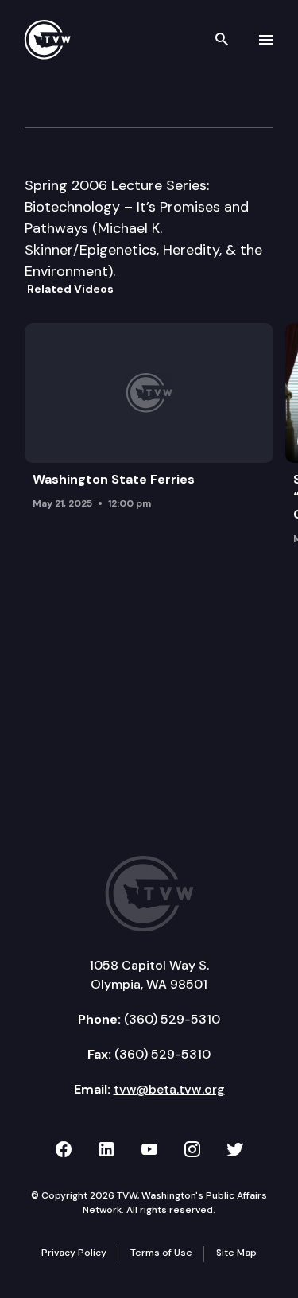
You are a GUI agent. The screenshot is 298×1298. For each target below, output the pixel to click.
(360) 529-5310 (172, 1019)
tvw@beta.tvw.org (169, 1089)
